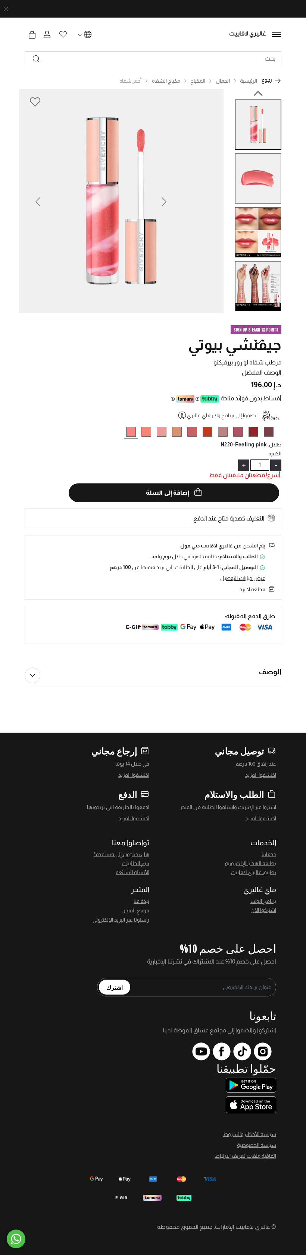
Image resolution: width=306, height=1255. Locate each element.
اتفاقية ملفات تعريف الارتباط (245, 1156)
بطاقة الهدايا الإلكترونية (250, 863)
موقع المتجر (136, 910)
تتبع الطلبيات (135, 863)
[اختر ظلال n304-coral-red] (210, 433)
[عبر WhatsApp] (16, 1239)
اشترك (114, 987)
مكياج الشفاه (166, 81)
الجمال (223, 81)
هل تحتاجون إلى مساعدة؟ (121, 854)
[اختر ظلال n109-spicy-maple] (179, 433)
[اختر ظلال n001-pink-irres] (164, 433)
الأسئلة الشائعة (132, 872)
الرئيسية (248, 81)
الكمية (274, 453)
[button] (38, 201)
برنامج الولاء (263, 901)
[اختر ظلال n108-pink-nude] (149, 433)
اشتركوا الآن (263, 910)
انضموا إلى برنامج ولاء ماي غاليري (222, 415)
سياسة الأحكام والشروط (249, 1134)
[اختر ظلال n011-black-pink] (241, 433)
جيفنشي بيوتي (234, 344)
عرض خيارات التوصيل (242, 578)
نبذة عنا (141, 901)
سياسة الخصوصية (256, 1145)
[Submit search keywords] (36, 58)
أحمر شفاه (130, 81)
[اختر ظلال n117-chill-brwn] (271, 433)
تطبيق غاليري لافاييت (253, 872)
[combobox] (153, 58)
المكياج (197, 81)
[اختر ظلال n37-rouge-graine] (256, 433)
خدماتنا (269, 854)
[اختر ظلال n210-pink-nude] (195, 433)
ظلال (274, 445)
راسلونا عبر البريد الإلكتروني (121, 920)
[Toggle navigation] (276, 34)
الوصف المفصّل (261, 372)
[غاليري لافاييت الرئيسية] (248, 34)
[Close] (6, 9)
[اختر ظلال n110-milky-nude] (225, 433)
